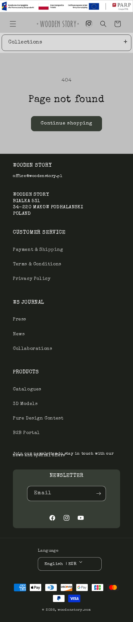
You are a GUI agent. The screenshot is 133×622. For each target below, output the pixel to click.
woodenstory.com (74, 610)
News (19, 334)
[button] (13, 24)
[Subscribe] (98, 493)
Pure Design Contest (38, 418)
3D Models (25, 404)
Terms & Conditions (37, 264)
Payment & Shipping (38, 250)
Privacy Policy (31, 279)
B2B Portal (26, 433)
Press (19, 319)
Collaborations (32, 349)
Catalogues (27, 389)
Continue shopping (66, 123)
